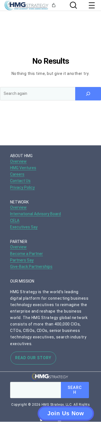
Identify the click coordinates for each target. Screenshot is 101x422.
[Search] (73, 5)
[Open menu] (92, 5)
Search (75, 390)
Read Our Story (33, 358)
